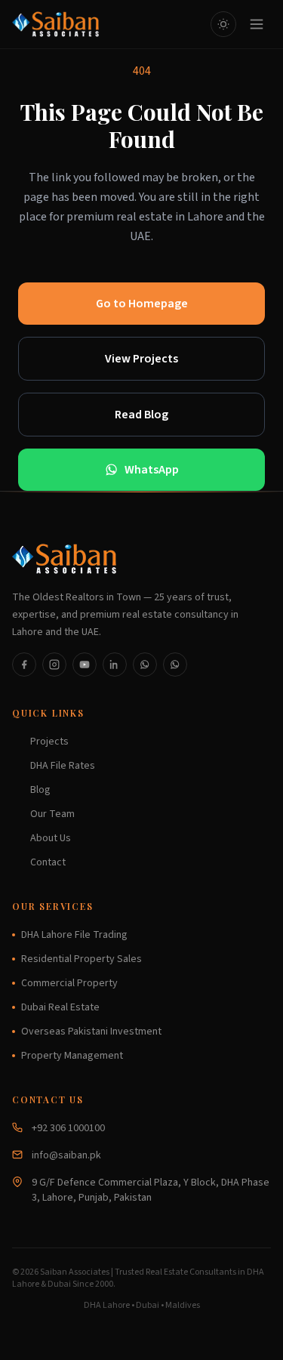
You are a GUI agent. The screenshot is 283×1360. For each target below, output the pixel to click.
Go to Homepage (142, 303)
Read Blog (141, 414)
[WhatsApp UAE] (175, 664)
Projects (49, 741)
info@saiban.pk (66, 1155)
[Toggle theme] (223, 24)
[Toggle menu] (256, 24)
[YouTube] (84, 664)
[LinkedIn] (115, 664)
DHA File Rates (62, 765)
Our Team (52, 814)
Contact (48, 862)
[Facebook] (24, 664)
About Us (50, 838)
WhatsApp (152, 469)
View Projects (141, 358)
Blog (40, 789)
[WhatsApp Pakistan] (145, 664)
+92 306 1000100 (68, 1128)
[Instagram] (54, 664)
